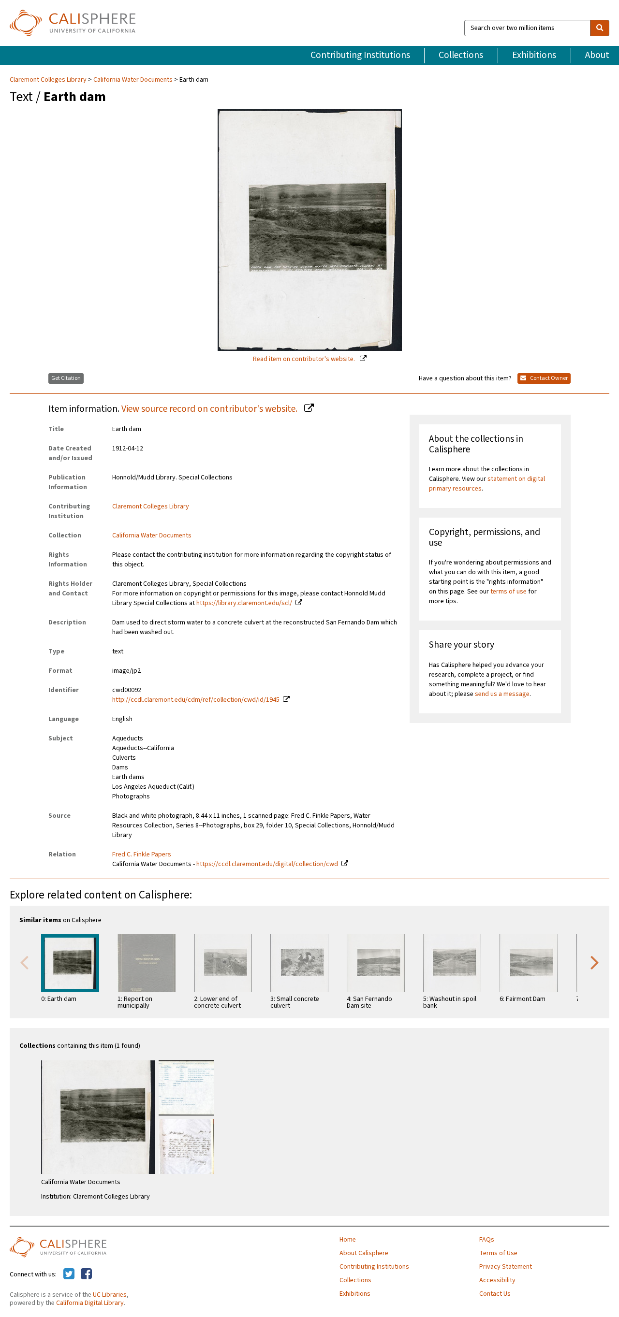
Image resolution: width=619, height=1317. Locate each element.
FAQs (486, 1239)
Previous (24, 962)
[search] (599, 28)
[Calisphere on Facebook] (86, 1274)
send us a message (502, 694)
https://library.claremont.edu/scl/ (244, 603)
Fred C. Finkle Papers (141, 854)
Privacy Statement (505, 1266)
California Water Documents (133, 80)
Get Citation (66, 378)
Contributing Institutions (360, 55)
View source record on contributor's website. (210, 409)
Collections (461, 55)
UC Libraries (110, 1295)
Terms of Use (498, 1253)
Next (595, 962)
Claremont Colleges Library (49, 80)
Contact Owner (548, 378)
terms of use (508, 591)
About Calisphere (363, 1253)
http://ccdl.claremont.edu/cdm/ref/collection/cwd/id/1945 (196, 700)
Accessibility (497, 1280)
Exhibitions (534, 55)
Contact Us (495, 1293)
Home (347, 1239)
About (597, 55)
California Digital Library (90, 1303)
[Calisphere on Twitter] (68, 1274)
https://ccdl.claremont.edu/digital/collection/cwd (267, 864)
